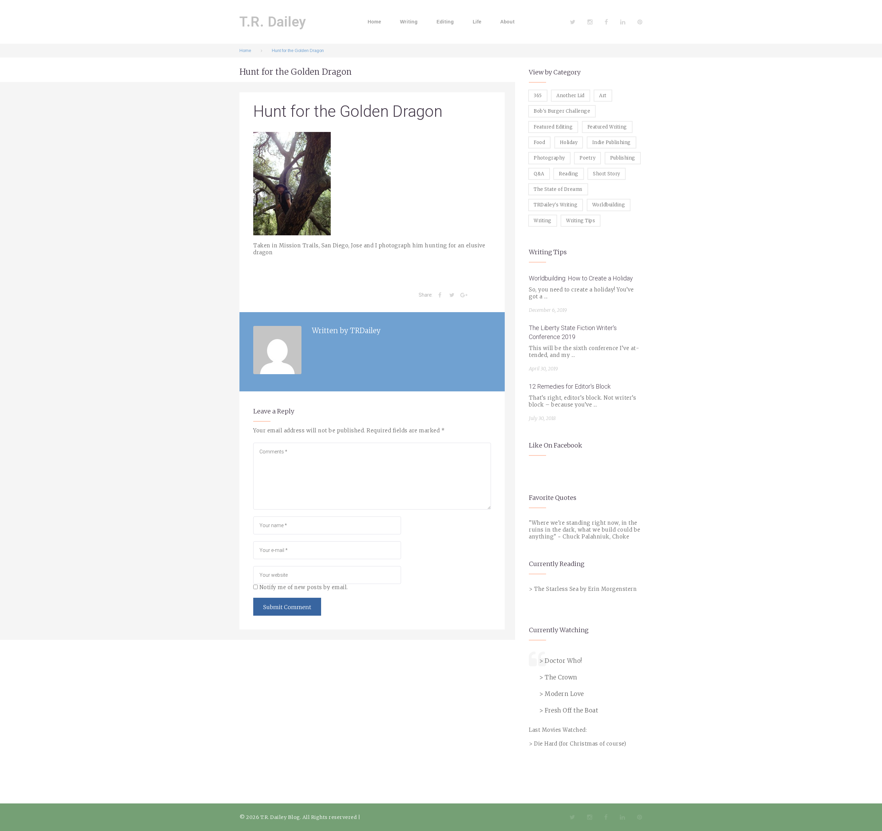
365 (538, 96)
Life (477, 21)
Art (603, 96)
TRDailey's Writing (555, 205)
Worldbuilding (608, 205)
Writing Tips (580, 221)
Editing (445, 21)
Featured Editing (553, 127)
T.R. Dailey (272, 22)
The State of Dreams (558, 189)
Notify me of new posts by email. (303, 587)
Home (374, 21)
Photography (549, 158)
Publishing (622, 158)
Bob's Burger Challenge (562, 111)
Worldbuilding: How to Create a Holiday (581, 278)
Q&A (539, 174)
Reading (568, 174)
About (507, 21)
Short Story (606, 174)
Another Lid (570, 96)
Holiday (569, 142)
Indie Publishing (611, 142)
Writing (409, 21)
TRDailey (365, 330)
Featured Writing (607, 127)
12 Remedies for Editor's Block (570, 386)
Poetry (587, 158)
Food (539, 142)
